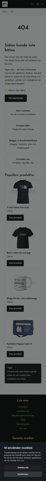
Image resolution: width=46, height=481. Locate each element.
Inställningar (23, 474)
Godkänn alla (23, 468)
